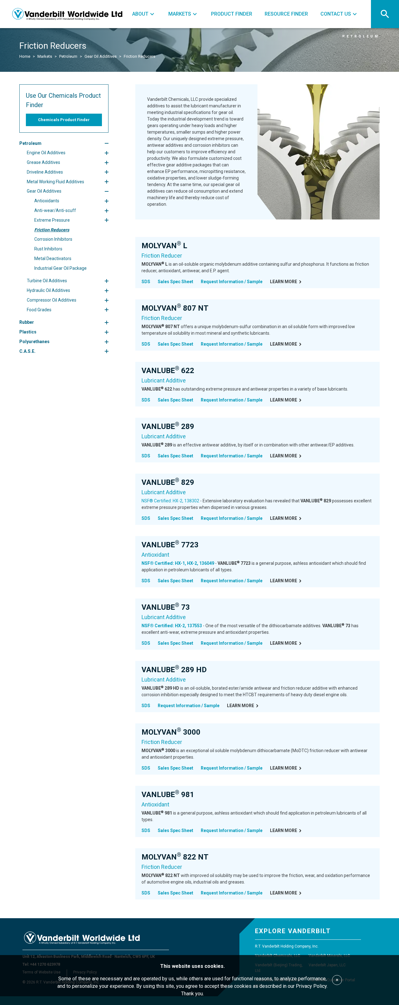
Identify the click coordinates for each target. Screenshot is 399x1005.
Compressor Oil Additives (51, 300)
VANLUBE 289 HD (174, 669)
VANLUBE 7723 (170, 544)
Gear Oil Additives (100, 56)
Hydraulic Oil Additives (48, 290)
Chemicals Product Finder (64, 119)
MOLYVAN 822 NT (175, 857)
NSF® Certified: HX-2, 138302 (170, 500)
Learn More (283, 281)
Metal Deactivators (52, 258)
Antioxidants (46, 200)
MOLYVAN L (164, 245)
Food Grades (39, 309)
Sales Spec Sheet (175, 281)
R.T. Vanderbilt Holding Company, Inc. (287, 946)
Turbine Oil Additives (47, 280)
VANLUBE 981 (168, 794)
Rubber (26, 322)
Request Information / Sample (231, 281)
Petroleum (68, 56)
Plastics (27, 331)
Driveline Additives (45, 172)
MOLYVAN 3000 (171, 732)
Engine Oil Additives (46, 152)
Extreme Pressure (52, 220)
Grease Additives (43, 162)
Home (24, 56)
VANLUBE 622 (168, 370)
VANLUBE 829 (168, 482)
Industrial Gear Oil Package (60, 268)
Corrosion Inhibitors (53, 239)
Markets (44, 56)
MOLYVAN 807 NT (175, 308)
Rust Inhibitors (48, 248)
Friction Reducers (51, 229)
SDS (146, 281)
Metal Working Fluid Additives (55, 181)
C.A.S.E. (27, 351)
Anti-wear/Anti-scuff (55, 210)
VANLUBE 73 (166, 607)
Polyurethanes (34, 341)
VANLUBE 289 (168, 426)
